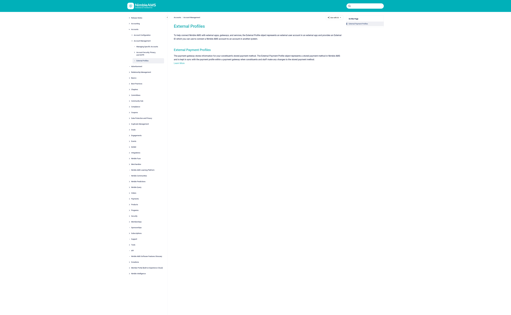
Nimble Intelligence (138, 274)
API (132, 251)
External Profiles (142, 61)
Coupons (134, 112)
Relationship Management (141, 72)
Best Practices (136, 84)
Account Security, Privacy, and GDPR (146, 53)
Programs (135, 210)
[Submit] (349, 6)
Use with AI (334, 18)
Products (134, 205)
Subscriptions (136, 233)
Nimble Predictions (138, 182)
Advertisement (136, 66)
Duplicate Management (140, 124)
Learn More (179, 63)
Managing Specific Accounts (147, 47)
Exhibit (133, 147)
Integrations (135, 153)
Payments (135, 199)
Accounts (134, 29)
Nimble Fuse (136, 159)
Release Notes (136, 18)
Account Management (142, 41)
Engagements (136, 135)
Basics (133, 78)
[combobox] (365, 6)
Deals (133, 130)
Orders (133, 193)
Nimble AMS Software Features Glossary (146, 256)
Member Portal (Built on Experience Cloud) (147, 268)
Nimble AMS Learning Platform (142, 170)
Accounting (135, 24)
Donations (135, 262)
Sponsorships (136, 228)
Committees (135, 95)
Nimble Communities (139, 176)
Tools (133, 245)
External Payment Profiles (358, 24)
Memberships (136, 222)
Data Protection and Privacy (141, 118)
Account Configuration (142, 35)
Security (134, 216)
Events (133, 141)
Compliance (135, 107)
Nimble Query (136, 187)
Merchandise (136, 164)
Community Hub (137, 101)
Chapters (134, 89)
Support (134, 239)
